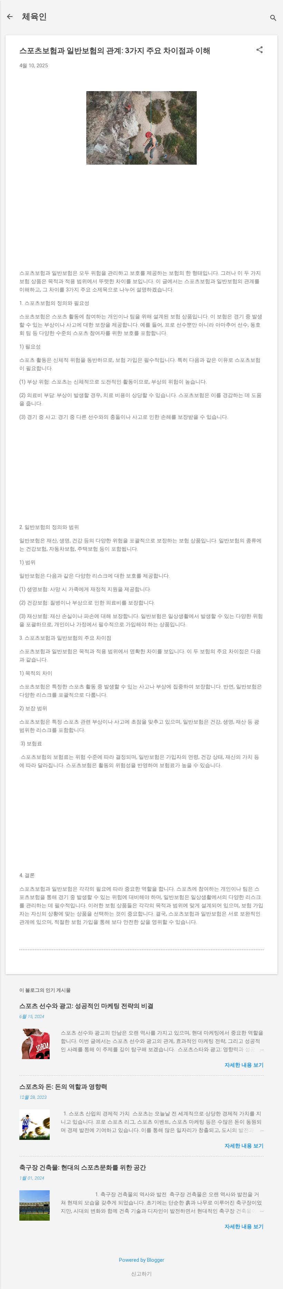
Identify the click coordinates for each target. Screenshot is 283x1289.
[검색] (273, 18)
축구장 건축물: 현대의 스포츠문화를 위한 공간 (82, 1167)
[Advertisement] (141, 220)
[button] (259, 50)
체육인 (34, 16)
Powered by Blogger (141, 1260)
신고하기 (141, 1274)
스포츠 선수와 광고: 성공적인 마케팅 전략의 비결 (86, 1005)
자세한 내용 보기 (244, 1065)
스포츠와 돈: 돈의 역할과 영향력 (63, 1086)
